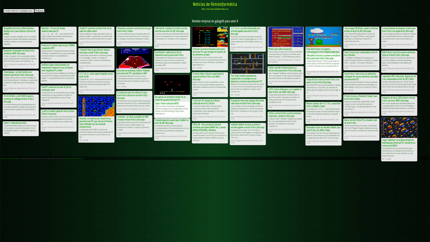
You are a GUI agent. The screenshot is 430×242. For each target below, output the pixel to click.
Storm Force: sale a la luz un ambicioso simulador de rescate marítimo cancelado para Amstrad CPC (361, 76)
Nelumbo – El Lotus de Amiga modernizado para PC (53, 29)
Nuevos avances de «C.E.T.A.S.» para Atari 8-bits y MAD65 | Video (323, 105)
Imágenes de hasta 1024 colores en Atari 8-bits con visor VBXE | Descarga (398, 99)
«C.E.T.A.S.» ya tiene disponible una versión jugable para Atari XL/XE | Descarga (245, 31)
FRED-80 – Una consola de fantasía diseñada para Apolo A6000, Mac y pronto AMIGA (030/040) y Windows (209, 127)
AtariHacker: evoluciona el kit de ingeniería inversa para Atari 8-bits (169, 53)
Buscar (40, 11)
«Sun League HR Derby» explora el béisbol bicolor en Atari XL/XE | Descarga (361, 29)
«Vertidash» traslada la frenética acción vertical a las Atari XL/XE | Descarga (171, 29)
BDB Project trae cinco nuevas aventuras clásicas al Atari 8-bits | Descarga (398, 53)
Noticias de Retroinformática (215, 4)
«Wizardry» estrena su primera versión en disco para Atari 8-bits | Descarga (323, 57)
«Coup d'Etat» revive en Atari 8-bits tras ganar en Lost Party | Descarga (322, 81)
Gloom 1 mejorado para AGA (15, 122)
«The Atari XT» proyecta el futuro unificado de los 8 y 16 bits (206, 102)
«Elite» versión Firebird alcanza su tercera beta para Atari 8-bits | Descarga (285, 69)
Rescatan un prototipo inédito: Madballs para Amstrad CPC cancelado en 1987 (133, 72)
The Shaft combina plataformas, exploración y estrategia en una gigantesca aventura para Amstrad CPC (246, 78)
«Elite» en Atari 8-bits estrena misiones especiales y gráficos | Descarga (285, 114)
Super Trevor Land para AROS (167, 103)
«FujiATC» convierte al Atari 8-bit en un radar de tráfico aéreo (95, 29)
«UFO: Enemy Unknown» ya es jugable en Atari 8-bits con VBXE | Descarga (285, 90)
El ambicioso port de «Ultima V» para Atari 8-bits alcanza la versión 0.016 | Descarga (132, 95)
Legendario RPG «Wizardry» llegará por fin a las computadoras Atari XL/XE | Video (399, 77)
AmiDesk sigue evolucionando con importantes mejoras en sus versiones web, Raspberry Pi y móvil (57, 67)
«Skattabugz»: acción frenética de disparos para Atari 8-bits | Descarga (18, 73)
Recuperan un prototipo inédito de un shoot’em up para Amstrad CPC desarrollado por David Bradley (170, 99)
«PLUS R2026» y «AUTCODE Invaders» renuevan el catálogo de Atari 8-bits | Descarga (19, 99)
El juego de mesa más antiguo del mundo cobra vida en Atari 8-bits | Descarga (247, 102)
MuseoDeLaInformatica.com (74, 158)
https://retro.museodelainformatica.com (215, 9)
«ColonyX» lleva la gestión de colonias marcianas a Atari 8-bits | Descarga (94, 51)
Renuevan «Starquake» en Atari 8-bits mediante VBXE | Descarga (19, 52)
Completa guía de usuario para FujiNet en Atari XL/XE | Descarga (171, 121)
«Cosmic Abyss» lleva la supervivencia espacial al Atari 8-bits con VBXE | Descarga (208, 76)
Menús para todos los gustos (280, 49)
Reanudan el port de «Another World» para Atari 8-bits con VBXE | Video (323, 129)
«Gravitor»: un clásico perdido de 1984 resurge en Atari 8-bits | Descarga (132, 118)
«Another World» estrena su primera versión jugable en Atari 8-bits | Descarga (247, 126)
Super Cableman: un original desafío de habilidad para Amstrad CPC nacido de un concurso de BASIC (398, 142)
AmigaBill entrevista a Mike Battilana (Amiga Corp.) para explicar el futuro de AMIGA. (19, 31)
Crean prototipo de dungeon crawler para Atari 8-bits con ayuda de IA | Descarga (398, 29)
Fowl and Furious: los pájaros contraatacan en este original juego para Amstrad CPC (322, 52)
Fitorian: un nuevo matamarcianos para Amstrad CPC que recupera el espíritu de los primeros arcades (209, 52)
